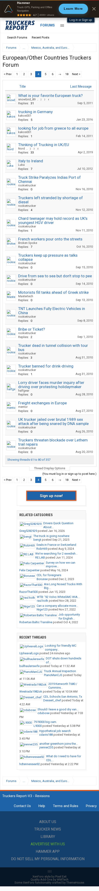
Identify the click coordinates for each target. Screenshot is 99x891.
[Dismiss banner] (94, 9)
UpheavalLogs (29, 653)
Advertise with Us (48, 844)
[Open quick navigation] (90, 48)
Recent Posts (40, 37)
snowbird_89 (26, 99)
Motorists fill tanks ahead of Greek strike (53, 292)
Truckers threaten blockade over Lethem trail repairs (53, 442)
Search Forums (17, 37)
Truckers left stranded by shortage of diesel (50, 199)
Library (48, 836)
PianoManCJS (53, 675)
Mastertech (25, 296)
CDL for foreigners (49, 575)
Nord (21, 148)
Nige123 (42, 609)
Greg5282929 (28, 531)
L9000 (38, 726)
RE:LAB (40, 557)
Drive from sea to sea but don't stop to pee (55, 276)
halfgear (23, 390)
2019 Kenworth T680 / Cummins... (62, 686)
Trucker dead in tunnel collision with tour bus (53, 347)
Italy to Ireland (30, 161)
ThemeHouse (75, 882)
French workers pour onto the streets (50, 239)
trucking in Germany (35, 111)
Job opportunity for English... (69, 616)
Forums (47, 25)
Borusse (42, 579)
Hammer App (48, 851)
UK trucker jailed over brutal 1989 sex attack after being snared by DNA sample (53, 421)
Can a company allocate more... (57, 605)
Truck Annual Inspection (60, 671)
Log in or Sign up (81, 20)
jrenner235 (46, 747)
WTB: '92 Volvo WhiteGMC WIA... (58, 597)
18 (66, 74)
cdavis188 (46, 734)
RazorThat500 (28, 592)
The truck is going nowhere (51, 536)
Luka (21, 164)
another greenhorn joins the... (58, 743)
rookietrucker (27, 185)
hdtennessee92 (29, 764)
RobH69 (41, 548)
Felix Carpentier (29, 570)
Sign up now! (51, 495)
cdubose (44, 713)
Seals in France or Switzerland (56, 544)
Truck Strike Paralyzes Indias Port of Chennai (49, 179)
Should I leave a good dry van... (58, 709)
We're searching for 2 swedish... (56, 553)
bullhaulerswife (29, 666)
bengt (37, 539)
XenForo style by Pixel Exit (49, 876)
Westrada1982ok (30, 691)
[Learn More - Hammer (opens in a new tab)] (49, 9)
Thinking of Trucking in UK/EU (43, 144)
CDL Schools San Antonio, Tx (62, 696)
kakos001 (24, 115)
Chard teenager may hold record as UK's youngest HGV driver (52, 220)
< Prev (8, 74)
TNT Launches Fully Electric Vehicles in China (51, 310)
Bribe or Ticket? (31, 329)
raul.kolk (42, 600)
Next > (76, 74)
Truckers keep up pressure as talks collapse (48, 257)
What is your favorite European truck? (50, 95)
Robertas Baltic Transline (35, 622)
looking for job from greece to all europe (53, 128)
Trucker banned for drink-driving (45, 366)
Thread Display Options (49, 468)
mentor (23, 407)
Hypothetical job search (55, 731)
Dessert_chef (52, 700)
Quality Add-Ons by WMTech (49, 879)
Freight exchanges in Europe (42, 403)
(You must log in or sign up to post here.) (69, 474)
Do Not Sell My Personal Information (47, 859)
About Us (47, 822)
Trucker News (47, 829)
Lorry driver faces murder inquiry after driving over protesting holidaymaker (51, 384)
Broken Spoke (27, 243)
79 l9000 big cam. (45, 722)
